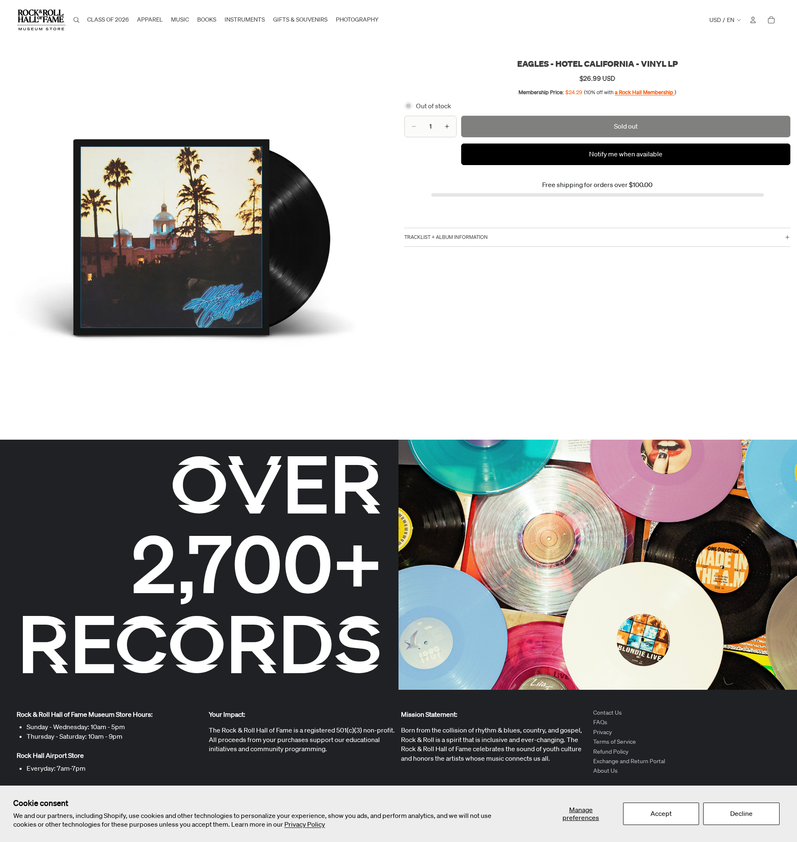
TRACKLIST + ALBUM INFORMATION (446, 237)
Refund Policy (610, 751)
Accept (661, 813)
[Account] (753, 20)
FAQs (600, 722)
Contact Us (607, 712)
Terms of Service (614, 741)
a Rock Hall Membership (645, 92)
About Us (605, 770)
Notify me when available (626, 154)
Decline (741, 813)
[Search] (76, 20)
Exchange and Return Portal (629, 761)
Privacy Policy (304, 824)
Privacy (602, 732)
